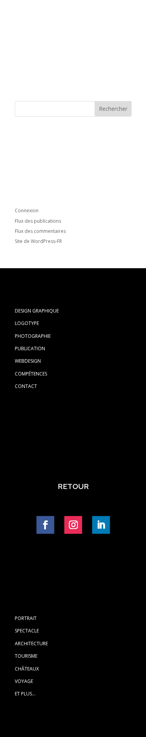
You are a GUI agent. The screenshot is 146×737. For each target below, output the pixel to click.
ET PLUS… (25, 693)
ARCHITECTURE (31, 643)
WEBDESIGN (28, 361)
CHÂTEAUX (27, 668)
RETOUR (73, 486)
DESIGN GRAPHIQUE (37, 310)
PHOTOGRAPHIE (33, 336)
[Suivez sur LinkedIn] (101, 524)
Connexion (27, 210)
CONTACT (26, 386)
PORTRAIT (26, 618)
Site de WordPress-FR (38, 241)
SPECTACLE (27, 630)
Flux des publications (38, 221)
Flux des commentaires (40, 231)
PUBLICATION (30, 348)
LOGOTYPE (27, 323)
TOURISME (26, 656)
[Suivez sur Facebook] (45, 524)
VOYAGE (24, 681)
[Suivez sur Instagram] (72, 524)
